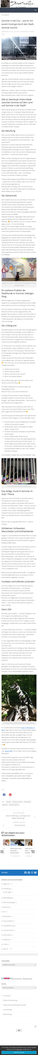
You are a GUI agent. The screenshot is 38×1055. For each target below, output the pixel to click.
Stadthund (4, 804)
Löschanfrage (7, 1010)
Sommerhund (27, 801)
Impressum (7, 996)
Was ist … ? (6, 949)
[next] (33, 851)
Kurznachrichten (8, 930)
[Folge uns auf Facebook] (25, 872)
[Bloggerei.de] (6, 979)
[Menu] (35, 10)
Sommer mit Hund (17, 801)
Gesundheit (7, 916)
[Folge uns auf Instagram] (32, 872)
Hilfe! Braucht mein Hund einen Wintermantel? (15, 851)
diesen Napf (8, 751)
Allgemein (5, 15)
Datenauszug (7, 1014)
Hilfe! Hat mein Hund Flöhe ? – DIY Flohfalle (31, 851)
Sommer (8, 801)
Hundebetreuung (8, 926)
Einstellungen (19, 1052)
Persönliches (7, 935)
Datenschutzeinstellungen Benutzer (14, 1005)
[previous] (2, 851)
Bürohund (6, 907)
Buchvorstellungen (9, 902)
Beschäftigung (7, 898)
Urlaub (5, 944)
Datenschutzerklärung (10, 1000)
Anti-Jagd (8, 892)
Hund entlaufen (8, 921)
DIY (4, 912)
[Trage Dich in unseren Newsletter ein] (35, 872)
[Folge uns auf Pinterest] (29, 872)
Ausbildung (6, 889)
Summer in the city (14, 804)
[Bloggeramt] (21, 979)
